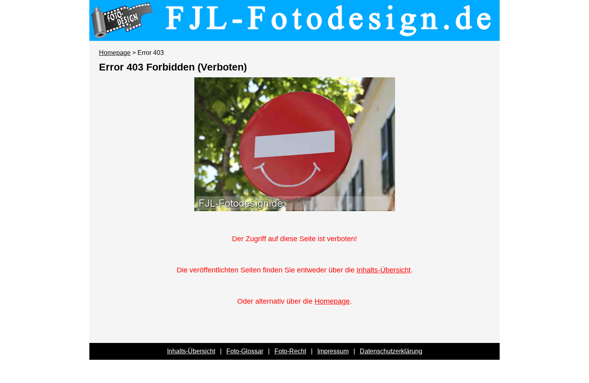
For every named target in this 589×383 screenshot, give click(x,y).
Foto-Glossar (244, 351)
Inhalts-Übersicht (384, 270)
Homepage (115, 52)
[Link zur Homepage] (294, 35)
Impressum (333, 351)
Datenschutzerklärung (391, 351)
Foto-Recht (290, 351)
